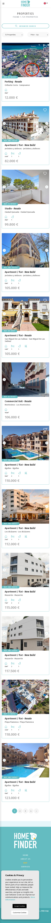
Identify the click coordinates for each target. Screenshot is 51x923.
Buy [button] (25, 863)
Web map (45, 911)
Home (25, 855)
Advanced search (27, 26)
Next (46, 60)
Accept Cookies (19, 906)
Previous (4, 60)
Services (25, 867)
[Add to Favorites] (45, 46)
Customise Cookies (19, 912)
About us (25, 859)
